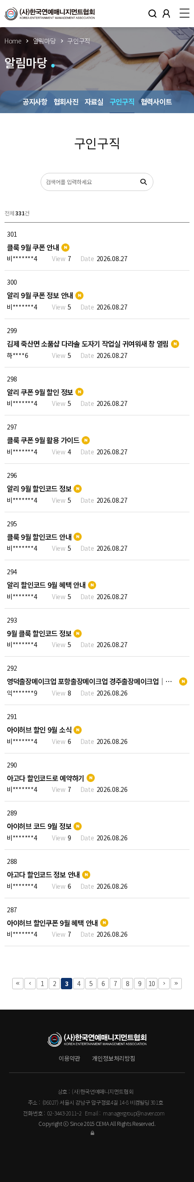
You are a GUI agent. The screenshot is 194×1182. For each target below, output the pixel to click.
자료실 (94, 101)
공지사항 (35, 101)
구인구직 (122, 101)
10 (151, 983)
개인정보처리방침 (113, 1058)
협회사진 (66, 101)
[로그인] (97, 1132)
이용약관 (69, 1058)
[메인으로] (50, 13)
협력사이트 (156, 101)
